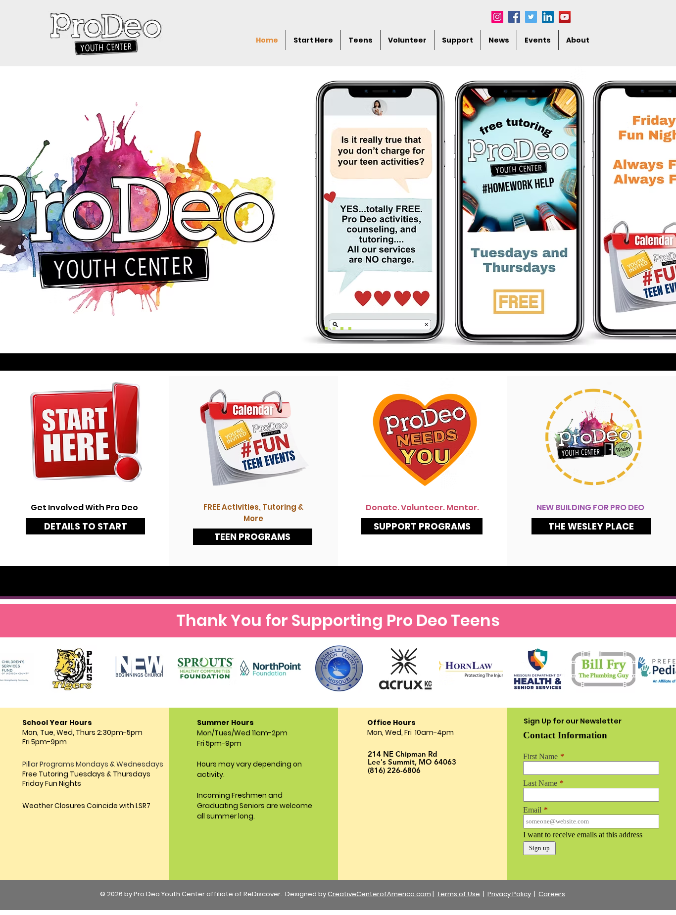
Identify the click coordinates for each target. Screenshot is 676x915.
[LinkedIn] (548, 17)
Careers (551, 894)
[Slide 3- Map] (341, 328)
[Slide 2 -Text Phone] (334, 328)
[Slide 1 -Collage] (326, 328)
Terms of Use (458, 894)
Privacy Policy (509, 894)
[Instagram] (497, 17)
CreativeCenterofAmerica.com (379, 894)
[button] (578, 40)
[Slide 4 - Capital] (349, 328)
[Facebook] (514, 17)
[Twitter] (531, 17)
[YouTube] (565, 17)
